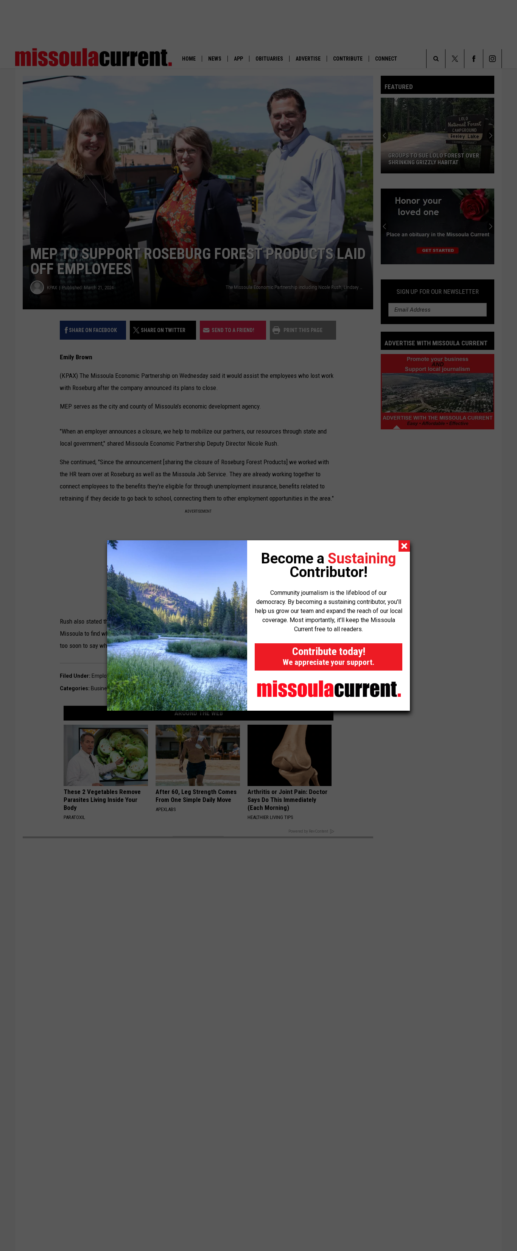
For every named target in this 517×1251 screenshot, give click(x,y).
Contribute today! (328, 656)
